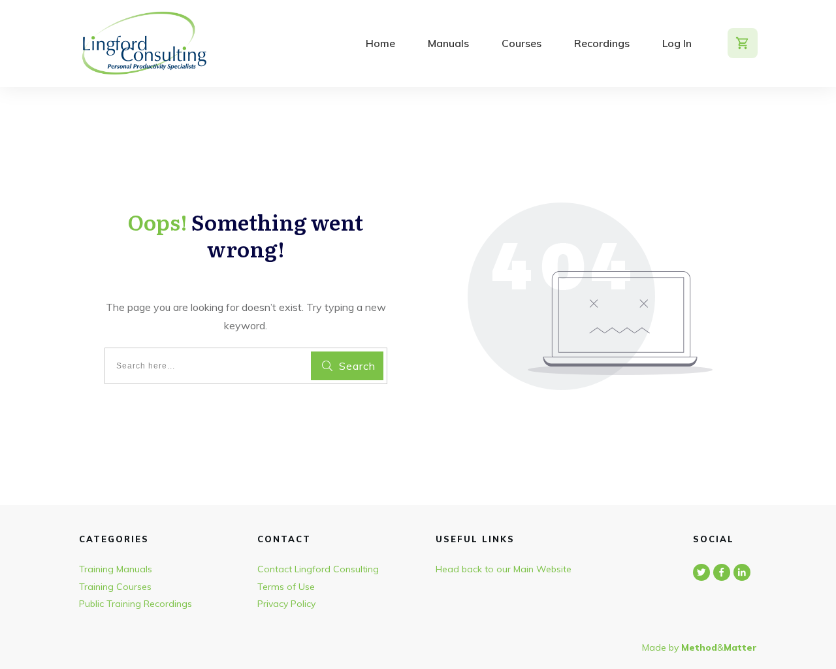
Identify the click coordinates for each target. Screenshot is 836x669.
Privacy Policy (286, 604)
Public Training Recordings (135, 604)
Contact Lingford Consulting (318, 569)
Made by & (699, 647)
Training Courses (115, 587)
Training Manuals (115, 569)
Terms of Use (286, 587)
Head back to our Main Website (503, 569)
